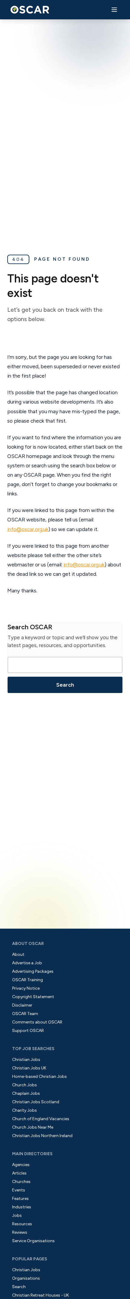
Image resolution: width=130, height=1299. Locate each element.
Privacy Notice (26, 988)
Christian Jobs (26, 1059)
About (18, 954)
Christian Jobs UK (29, 1068)
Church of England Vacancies (40, 1118)
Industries (21, 1207)
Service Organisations (33, 1240)
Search (65, 685)
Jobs (17, 1215)
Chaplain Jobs (26, 1093)
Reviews (19, 1232)
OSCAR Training (27, 979)
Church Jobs (24, 1085)
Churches (21, 1181)
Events (18, 1190)
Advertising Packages (33, 971)
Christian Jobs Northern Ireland (42, 1135)
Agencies (21, 1164)
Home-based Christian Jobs (39, 1076)
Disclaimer (22, 1005)
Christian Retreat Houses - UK (40, 1295)
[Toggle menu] (114, 10)
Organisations (26, 1278)
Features (20, 1198)
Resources (22, 1223)
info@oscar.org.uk (27, 529)
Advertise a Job (27, 962)
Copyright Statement (33, 996)
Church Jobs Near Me (32, 1127)
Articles (19, 1173)
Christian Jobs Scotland (35, 1101)
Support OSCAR (28, 1030)
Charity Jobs (24, 1110)
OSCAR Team (25, 1013)
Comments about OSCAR (37, 1022)
